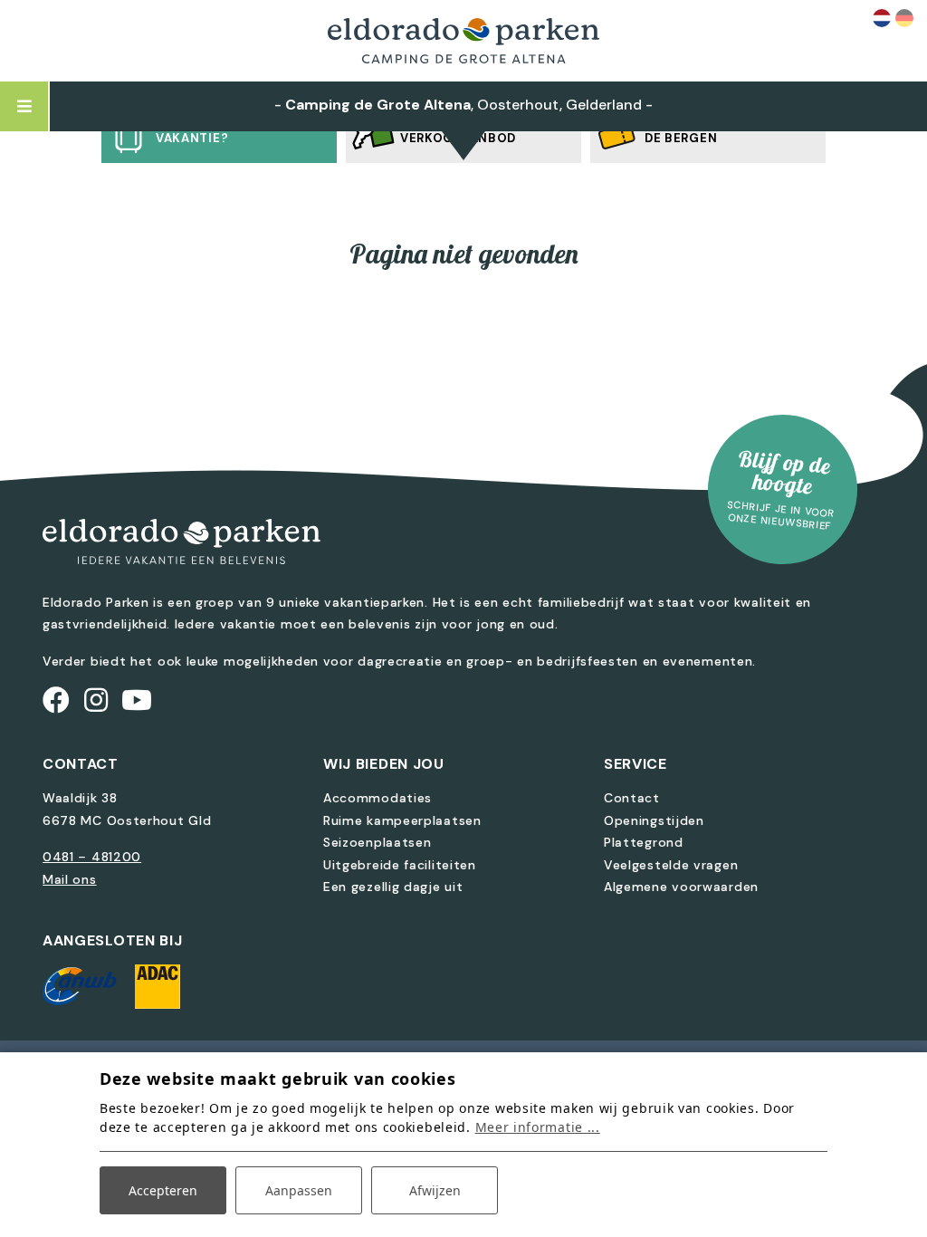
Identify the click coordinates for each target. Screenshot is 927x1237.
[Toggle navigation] (25, 106)
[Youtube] (137, 700)
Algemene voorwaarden (681, 886)
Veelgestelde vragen (671, 865)
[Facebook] (57, 700)
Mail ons (70, 879)
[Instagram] (96, 700)
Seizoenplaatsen (377, 842)
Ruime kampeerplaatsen (402, 820)
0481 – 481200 (92, 857)
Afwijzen (435, 1190)
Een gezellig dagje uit (393, 886)
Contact (632, 798)
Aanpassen (298, 1190)
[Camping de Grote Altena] (463, 41)
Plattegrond (643, 842)
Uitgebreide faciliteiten (399, 865)
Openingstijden (654, 820)
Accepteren (163, 1190)
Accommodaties (377, 798)
